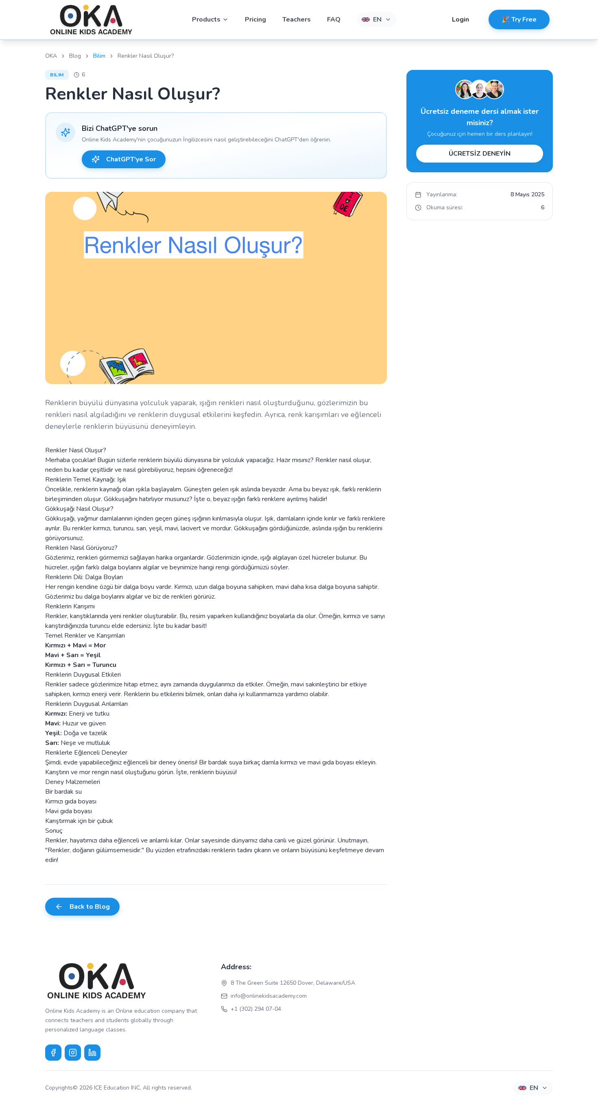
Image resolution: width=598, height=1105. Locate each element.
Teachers (296, 19)
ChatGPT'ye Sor (131, 159)
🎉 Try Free (519, 19)
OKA (51, 56)
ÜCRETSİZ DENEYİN (480, 153)
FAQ (333, 19)
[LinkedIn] (92, 1052)
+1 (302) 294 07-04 (256, 1009)
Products (206, 19)
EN (377, 19)
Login (460, 19)
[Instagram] (73, 1052)
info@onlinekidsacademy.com (269, 996)
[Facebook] (53, 1052)
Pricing (255, 19)
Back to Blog (90, 906)
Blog (75, 56)
